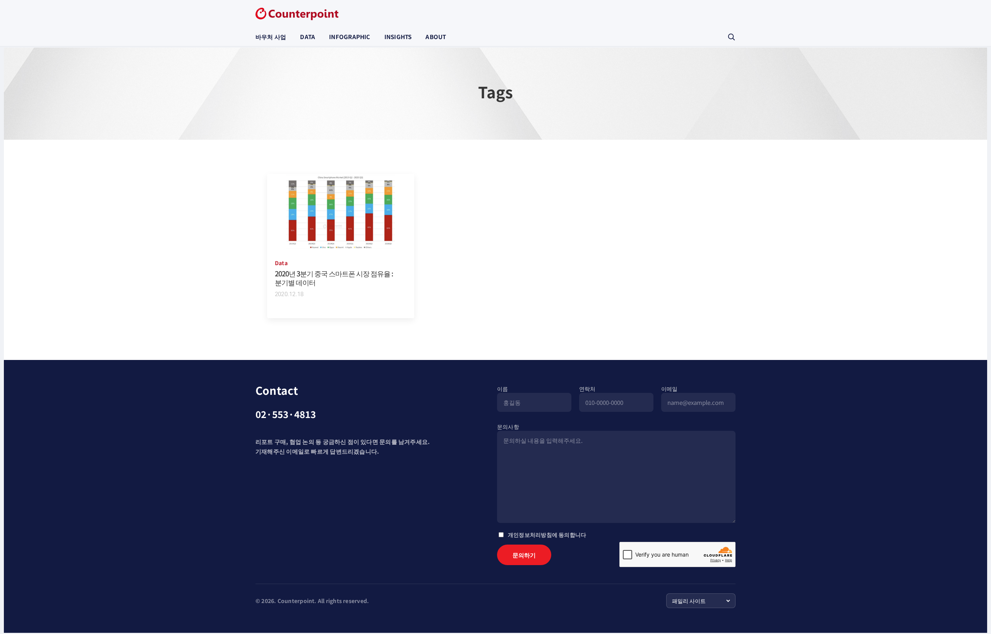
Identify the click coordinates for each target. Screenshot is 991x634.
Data (281, 263)
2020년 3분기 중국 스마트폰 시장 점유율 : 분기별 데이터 (334, 277)
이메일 (669, 388)
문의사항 (508, 426)
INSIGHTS (398, 37)
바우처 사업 (270, 37)
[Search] (731, 37)
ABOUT (435, 37)
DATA (307, 37)
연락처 (587, 388)
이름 (502, 388)
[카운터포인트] (296, 14)
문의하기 (524, 555)
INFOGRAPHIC (349, 37)
